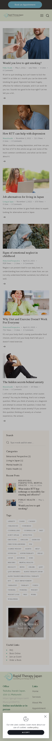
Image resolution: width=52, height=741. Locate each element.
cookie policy (32, 727)
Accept (26, 732)
